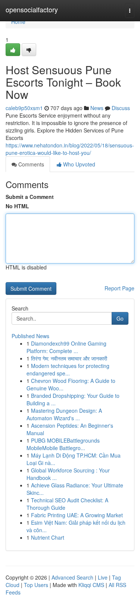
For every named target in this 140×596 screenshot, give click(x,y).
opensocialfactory (32, 9)
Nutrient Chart (47, 537)
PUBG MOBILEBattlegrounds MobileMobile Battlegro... (63, 444)
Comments (30, 164)
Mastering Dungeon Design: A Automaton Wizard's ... (64, 414)
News (96, 108)
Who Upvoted (78, 164)
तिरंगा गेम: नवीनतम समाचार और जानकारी (69, 358)
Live (103, 577)
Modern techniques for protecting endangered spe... (68, 369)
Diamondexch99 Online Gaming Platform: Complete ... (66, 347)
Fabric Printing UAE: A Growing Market (77, 515)
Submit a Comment (30, 196)
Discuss (121, 108)
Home (18, 21)
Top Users (36, 585)
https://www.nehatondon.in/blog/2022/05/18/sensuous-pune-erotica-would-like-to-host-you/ (70, 148)
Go (120, 318)
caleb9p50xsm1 (24, 108)
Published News (30, 336)
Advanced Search (72, 577)
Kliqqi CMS (91, 585)
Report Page (119, 288)
